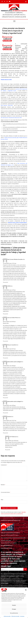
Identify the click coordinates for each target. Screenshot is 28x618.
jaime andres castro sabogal (14, 361)
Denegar (14, 609)
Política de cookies (7, 616)
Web (2, 499)
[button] (26, 590)
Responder (5, 282)
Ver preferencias (14, 613)
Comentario (4, 465)
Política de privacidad (15, 616)
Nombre (3, 484)
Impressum (22, 616)
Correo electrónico (5, 492)
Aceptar (14, 605)
